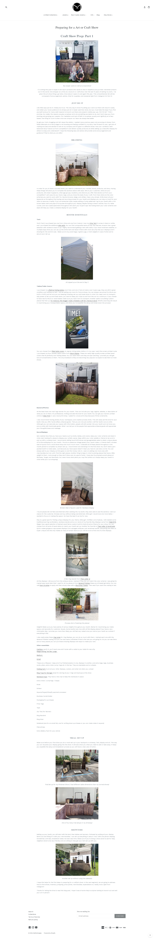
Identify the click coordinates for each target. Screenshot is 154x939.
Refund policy (33, 919)
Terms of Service (34, 917)
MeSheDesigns (37, 933)
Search (30, 911)
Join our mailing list (83, 911)
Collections (32, 914)
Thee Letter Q (85, 579)
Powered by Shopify (49, 933)
